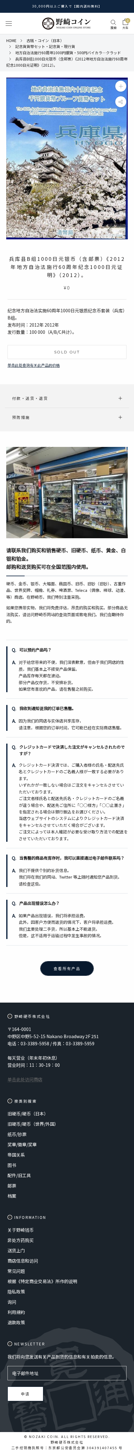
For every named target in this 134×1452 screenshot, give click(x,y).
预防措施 (21, 417)
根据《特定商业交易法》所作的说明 (42, 1281)
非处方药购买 (20, 1240)
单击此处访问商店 (24, 1079)
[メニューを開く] (9, 23)
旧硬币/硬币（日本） (27, 1113)
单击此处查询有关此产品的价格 (33, 365)
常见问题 (16, 1271)
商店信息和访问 (22, 1261)
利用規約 (16, 1312)
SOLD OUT (67, 352)
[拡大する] (120, 86)
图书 (11, 1165)
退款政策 (16, 1322)
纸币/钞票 (16, 1134)
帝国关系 (16, 1155)
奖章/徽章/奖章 (22, 1144)
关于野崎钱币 (20, 1230)
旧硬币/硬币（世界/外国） (33, 1124)
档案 (11, 1196)
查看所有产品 (67, 968)
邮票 (11, 1185)
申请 (25, 1394)
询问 (11, 1302)
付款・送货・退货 (30, 398)
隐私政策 (16, 1291)
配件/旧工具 (19, 1175)
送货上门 (16, 1250)
